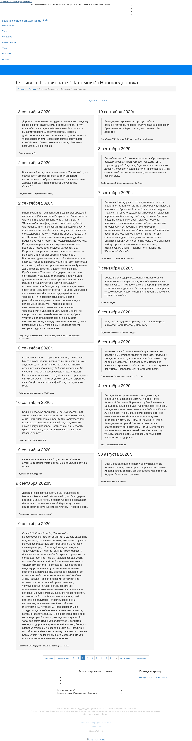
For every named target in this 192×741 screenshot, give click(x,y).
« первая (49, 657)
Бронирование (9, 42)
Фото (4, 47)
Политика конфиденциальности (96, 722)
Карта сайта (96, 726)
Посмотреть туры (32, 72)
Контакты (6, 53)
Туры (4, 31)
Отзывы (5, 59)
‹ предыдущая (63, 657)
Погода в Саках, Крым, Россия (153, 677)
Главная (22, 89)
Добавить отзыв (98, 100)
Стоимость (7, 36)
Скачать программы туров (160, 72)
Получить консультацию (96, 72)
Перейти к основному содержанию (16, 1)
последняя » (142, 657)
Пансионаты (8, 25)
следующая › (126, 657)
